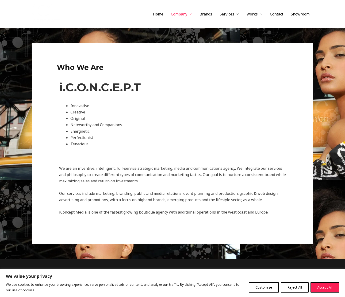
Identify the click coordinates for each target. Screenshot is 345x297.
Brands (205, 14)
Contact (276, 14)
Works (252, 14)
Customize (264, 287)
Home (158, 14)
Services (227, 14)
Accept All (324, 287)
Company (179, 14)
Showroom (300, 14)
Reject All (295, 287)
